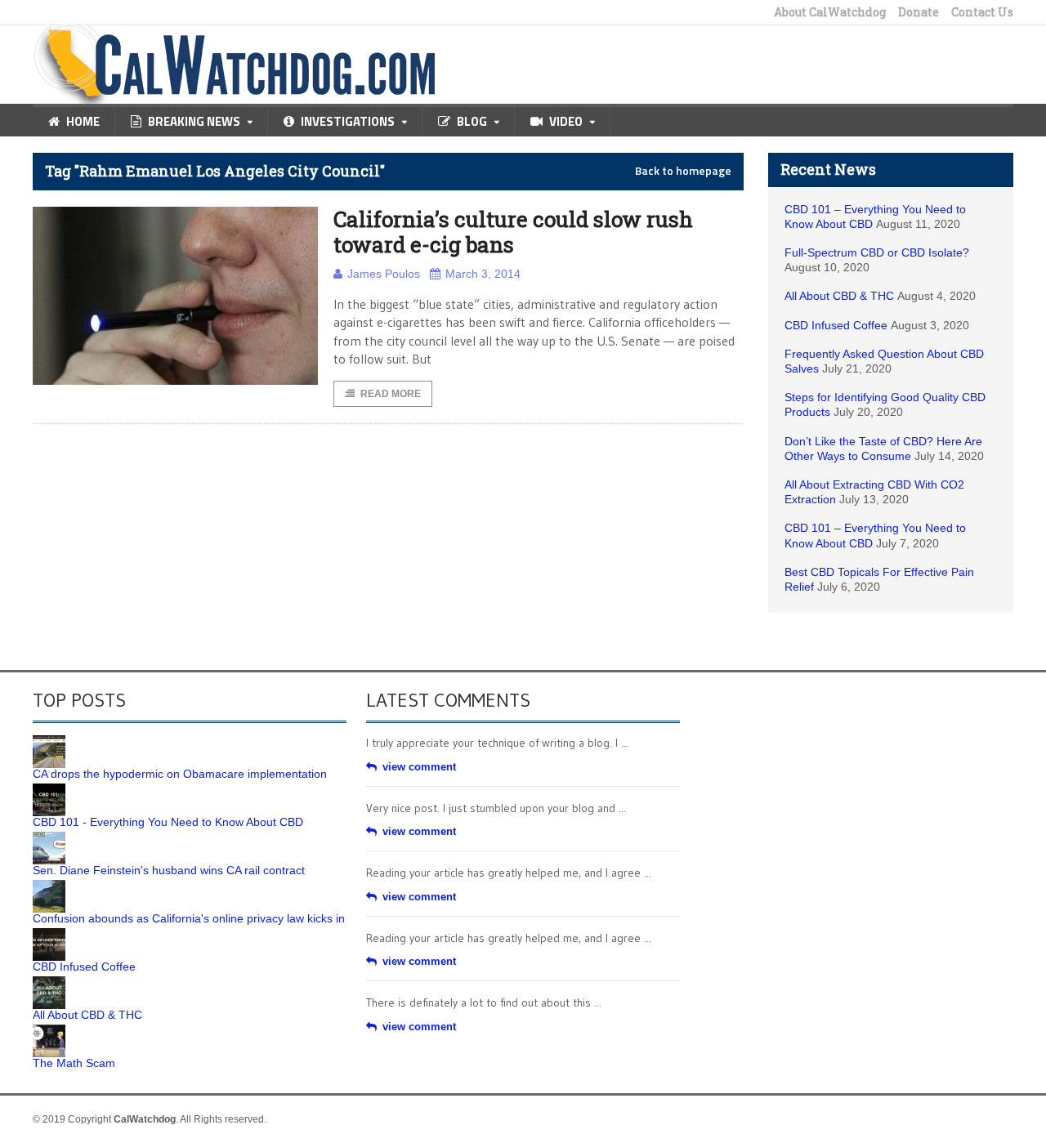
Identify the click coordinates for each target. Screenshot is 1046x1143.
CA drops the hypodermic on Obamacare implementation (180, 773)
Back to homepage (683, 170)
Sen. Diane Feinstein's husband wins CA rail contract (169, 870)
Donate (918, 12)
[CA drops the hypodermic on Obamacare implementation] (49, 741)
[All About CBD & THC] (49, 982)
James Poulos (383, 273)
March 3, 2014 (483, 273)
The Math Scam (74, 1062)
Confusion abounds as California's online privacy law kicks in (189, 918)
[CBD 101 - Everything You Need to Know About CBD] (49, 789)
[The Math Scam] (49, 1030)
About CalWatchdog (830, 12)
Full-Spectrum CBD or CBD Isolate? (876, 252)
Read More (390, 394)
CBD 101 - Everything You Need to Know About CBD (168, 821)
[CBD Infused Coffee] (49, 933)
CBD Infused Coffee (835, 325)
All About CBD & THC (839, 295)
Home (83, 121)
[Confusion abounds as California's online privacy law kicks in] (49, 885)
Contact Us (982, 12)
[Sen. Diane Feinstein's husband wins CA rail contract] (49, 837)
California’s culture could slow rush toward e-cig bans (513, 231)
